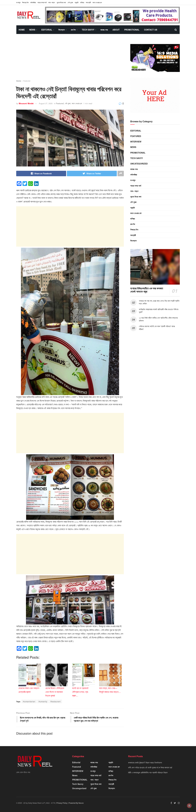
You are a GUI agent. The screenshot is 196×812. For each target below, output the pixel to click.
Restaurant (56, 701)
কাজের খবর (104, 29)
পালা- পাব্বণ (51, 2)
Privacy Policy (61, 803)
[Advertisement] (70, 59)
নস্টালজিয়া (33, 2)
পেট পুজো (70, 2)
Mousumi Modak (26, 103)
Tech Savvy (88, 29)
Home (22, 29)
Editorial (46, 29)
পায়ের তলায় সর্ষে (41, 2)
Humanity (43, 701)
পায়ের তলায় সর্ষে (135, 185)
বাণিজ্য (82, 2)
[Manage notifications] (189, 805)
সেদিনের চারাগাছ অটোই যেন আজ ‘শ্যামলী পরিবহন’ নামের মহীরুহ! (157, 328)
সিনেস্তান (61, 29)
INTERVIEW (135, 141)
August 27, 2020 (46, 103)
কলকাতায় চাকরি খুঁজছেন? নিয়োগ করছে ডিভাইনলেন (145, 762)
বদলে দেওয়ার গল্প (97, 2)
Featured (26, 81)
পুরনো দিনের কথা (61, 2)
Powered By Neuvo (76, 803)
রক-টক (73, 29)
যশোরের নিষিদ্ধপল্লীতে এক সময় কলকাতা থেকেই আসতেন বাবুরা (146, 289)
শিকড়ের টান (25, 2)
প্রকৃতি (76, 2)
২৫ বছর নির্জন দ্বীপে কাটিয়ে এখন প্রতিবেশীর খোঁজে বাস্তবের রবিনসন (158, 319)
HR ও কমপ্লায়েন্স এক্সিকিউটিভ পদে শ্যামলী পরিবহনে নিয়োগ (148, 772)
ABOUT (116, 29)
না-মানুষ (18, 2)
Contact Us (150, 29)
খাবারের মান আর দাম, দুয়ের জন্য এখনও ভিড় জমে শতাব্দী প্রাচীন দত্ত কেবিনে (159, 302)
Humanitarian (29, 701)
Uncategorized (139, 163)
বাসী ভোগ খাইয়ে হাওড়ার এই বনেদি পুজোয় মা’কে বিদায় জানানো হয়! (150, 767)
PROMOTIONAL (131, 29)
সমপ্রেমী (88, 2)
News (32, 29)
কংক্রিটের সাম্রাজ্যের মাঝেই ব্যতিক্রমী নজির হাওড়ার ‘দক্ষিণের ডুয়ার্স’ (158, 310)
